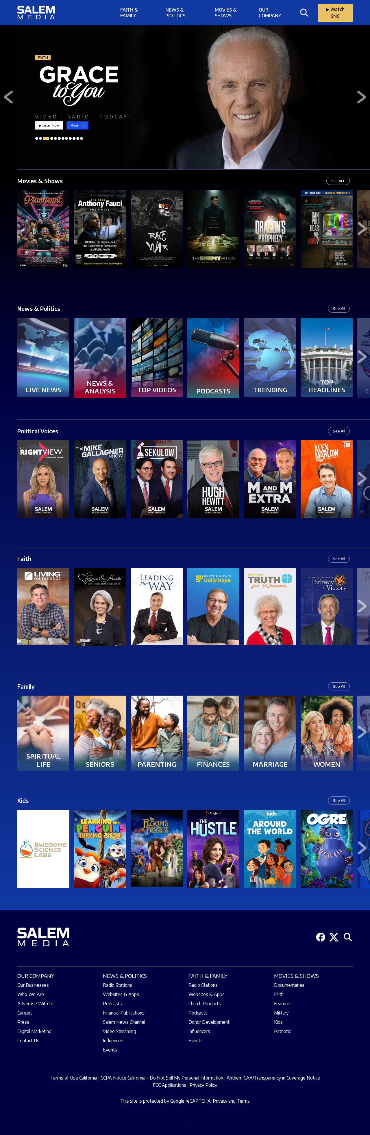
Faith (24, 558)
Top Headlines (326, 386)
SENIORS (100, 764)
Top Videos (157, 390)
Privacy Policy (203, 1085)
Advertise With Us (36, 1003)
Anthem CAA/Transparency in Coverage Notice (273, 1078)
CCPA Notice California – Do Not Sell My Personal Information (162, 1078)
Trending (270, 390)
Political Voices (37, 430)
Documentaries (289, 985)
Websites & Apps (121, 994)
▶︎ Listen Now (49, 125)
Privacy (220, 1101)
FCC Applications (169, 1085)
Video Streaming (119, 1031)
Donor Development (209, 1022)
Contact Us (28, 1040)
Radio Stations (117, 985)
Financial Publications (124, 1013)
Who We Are (30, 994)
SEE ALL (338, 181)
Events (110, 1050)
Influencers (114, 1040)
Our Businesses (33, 985)
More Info (77, 125)
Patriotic (282, 1031)
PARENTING (157, 764)
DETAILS (43, 236)
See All (339, 308)
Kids (23, 800)
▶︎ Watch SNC (335, 12)
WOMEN (326, 764)
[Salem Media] (36, 12)
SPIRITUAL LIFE (43, 760)
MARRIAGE (270, 764)
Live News (43, 390)
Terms (243, 1101)
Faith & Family (129, 12)
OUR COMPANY (35, 975)
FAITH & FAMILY (207, 975)
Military (281, 1013)
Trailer (43, 222)
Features (283, 1003)
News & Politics (175, 12)
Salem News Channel (124, 1022)
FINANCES (213, 764)
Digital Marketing (34, 1031)
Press (23, 1022)
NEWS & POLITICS (125, 975)
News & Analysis (100, 387)
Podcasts (213, 391)
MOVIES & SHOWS (296, 975)
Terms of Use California (73, 1078)
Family (26, 686)
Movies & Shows (226, 12)
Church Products (204, 1003)
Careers (25, 1013)
